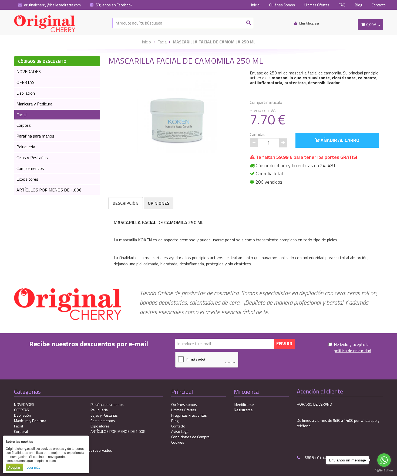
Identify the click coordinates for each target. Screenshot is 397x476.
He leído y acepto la (352, 347)
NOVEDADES (28, 71)
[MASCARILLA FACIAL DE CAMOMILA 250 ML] (177, 112)
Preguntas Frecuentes (189, 415)
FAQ (342, 5)
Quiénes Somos (282, 5)
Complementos (30, 168)
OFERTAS (25, 82)
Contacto (379, 5)
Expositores (27, 179)
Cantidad (257, 134)
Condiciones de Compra (190, 437)
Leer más (33, 467)
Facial (162, 42)
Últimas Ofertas (316, 5)
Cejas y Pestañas (32, 157)
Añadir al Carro (339, 140)
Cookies (177, 442)
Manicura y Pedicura (34, 104)
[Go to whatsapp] (384, 460)
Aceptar (14, 467)
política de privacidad (352, 350)
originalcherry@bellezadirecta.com (52, 5)
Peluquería (25, 146)
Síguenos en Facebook (114, 5)
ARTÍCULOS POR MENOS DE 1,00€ (49, 190)
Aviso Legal (180, 431)
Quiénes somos (184, 404)
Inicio (255, 5)
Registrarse (243, 410)
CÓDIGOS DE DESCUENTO (42, 61)
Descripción (126, 203)
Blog (358, 5)
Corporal (23, 125)
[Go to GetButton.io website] (384, 470)
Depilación (25, 93)
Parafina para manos (35, 136)
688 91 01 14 (315, 457)
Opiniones (158, 203)
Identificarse (244, 404)
